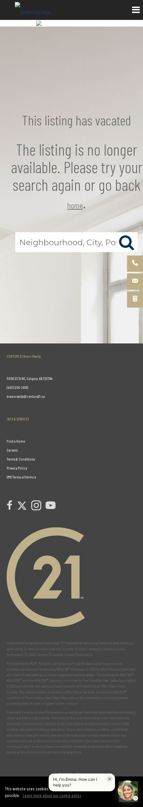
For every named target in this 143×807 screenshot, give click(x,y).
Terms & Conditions (21, 459)
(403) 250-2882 (18, 387)
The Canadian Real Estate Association (51, 697)
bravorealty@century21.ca (26, 396)
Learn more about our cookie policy (52, 795)
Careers (12, 450)
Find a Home (16, 441)
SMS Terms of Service (21, 477)
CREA (92, 669)
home (75, 205)
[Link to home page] (33, 10)
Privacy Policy (17, 468)
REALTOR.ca (74, 692)
